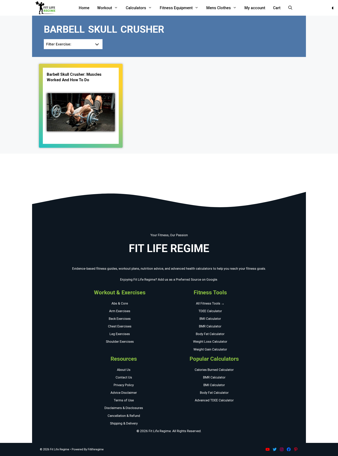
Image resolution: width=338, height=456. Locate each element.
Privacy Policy (124, 385)
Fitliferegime (96, 449)
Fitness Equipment (176, 7)
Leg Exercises (120, 334)
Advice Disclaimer (124, 393)
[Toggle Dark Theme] (333, 8)
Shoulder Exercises (120, 341)
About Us (123, 370)
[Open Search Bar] (290, 8)
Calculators (136, 7)
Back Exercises (120, 319)
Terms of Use (124, 400)
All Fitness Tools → (210, 303)
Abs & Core (119, 303)
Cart (276, 7)
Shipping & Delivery (124, 423)
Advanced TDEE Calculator (214, 400)
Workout (104, 7)
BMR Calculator (210, 326)
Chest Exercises (119, 326)
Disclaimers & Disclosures (123, 408)
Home (84, 7)
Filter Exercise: (58, 44)
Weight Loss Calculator (210, 341)
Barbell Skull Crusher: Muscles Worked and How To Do (74, 77)
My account (255, 7)
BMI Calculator (210, 319)
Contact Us (124, 377)
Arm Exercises (119, 311)
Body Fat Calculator (210, 334)
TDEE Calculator (210, 311)
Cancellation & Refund (124, 416)
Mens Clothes (218, 7)
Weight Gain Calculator (210, 349)
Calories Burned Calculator (214, 370)
